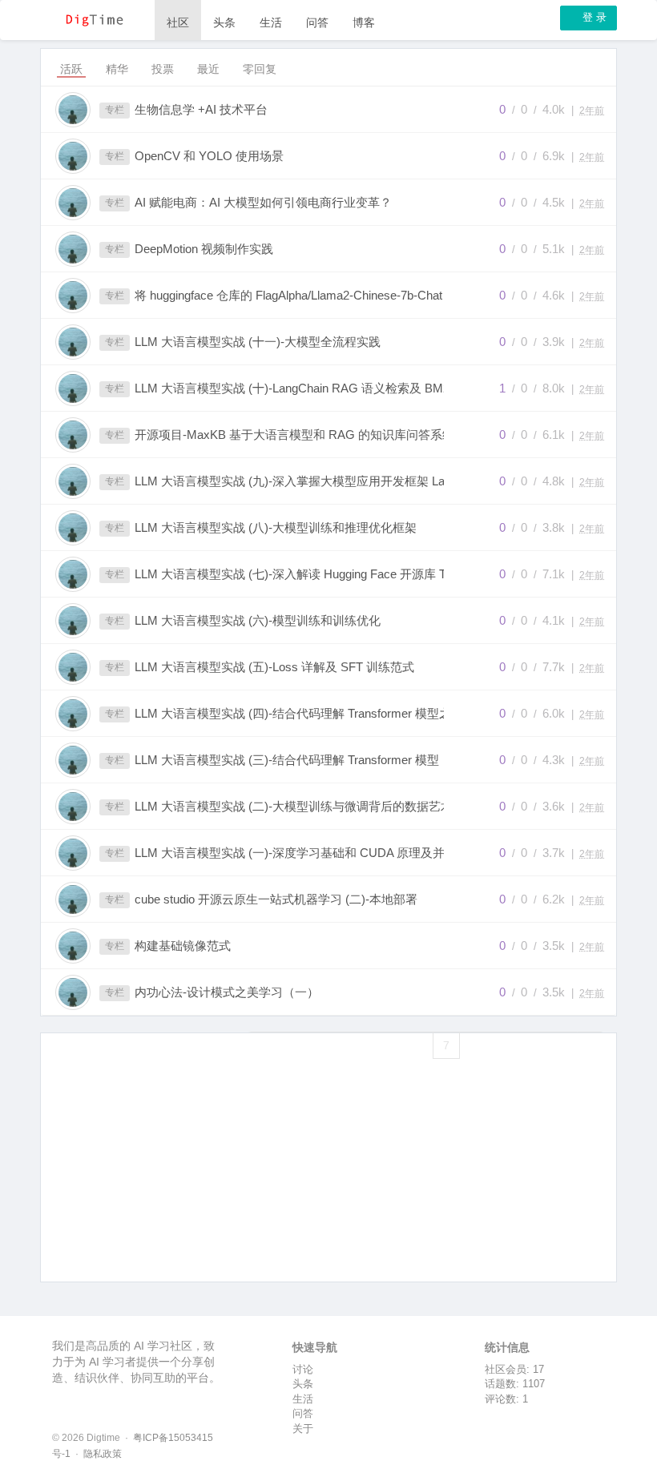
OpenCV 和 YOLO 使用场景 (209, 156)
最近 (208, 68)
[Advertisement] (328, 1191)
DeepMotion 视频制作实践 (204, 249)
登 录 (593, 17)
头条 (224, 22)
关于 (302, 1429)
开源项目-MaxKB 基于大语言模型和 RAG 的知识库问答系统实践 (306, 434)
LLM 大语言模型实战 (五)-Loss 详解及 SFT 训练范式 (274, 667)
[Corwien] (73, 109)
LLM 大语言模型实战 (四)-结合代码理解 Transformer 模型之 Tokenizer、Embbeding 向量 (306, 713)
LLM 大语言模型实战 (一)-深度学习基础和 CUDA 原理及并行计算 (306, 852)
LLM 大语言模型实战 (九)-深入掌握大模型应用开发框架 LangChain (306, 481)
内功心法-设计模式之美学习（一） (227, 992)
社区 (178, 22)
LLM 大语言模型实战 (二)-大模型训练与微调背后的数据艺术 (294, 806)
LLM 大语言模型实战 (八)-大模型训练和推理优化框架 (276, 527)
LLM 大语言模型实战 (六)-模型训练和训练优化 (258, 620)
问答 (317, 22)
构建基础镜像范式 (183, 945)
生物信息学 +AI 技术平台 (201, 109)
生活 (271, 22)
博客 (364, 22)
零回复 (259, 68)
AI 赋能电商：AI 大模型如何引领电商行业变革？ (263, 202)
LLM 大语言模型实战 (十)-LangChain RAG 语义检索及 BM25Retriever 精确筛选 (306, 388)
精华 (117, 68)
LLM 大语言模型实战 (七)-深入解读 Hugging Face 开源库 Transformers (306, 574)
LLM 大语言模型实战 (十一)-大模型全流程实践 (258, 341)
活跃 (71, 68)
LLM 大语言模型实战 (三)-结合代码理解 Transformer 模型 (287, 760)
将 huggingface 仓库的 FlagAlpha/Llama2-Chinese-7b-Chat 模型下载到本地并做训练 (306, 295)
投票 (162, 68)
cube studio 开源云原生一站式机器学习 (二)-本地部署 (276, 899)
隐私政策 (102, 1453)
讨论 (302, 1369)
